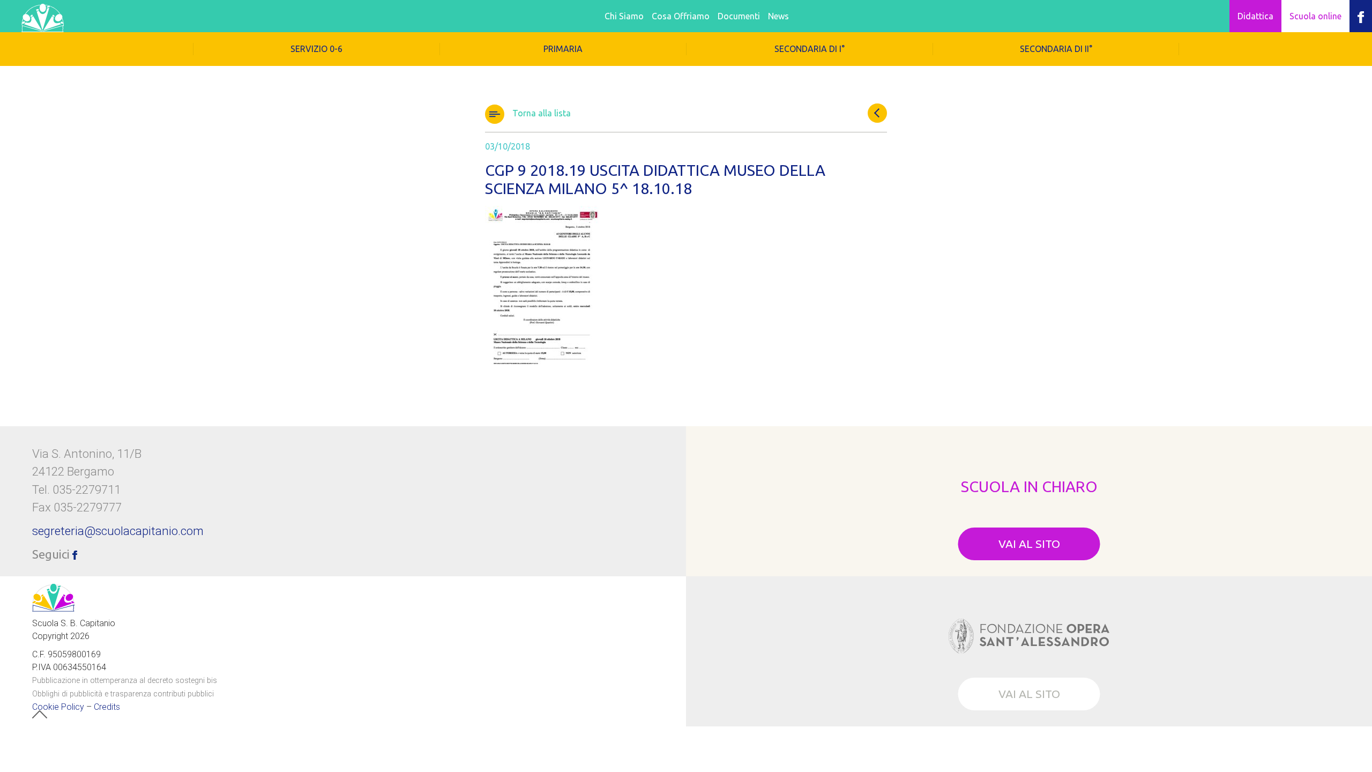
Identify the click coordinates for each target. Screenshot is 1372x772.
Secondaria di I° (809, 49)
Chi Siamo (624, 16)
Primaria (563, 49)
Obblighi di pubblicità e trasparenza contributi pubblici (123, 694)
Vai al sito (1029, 543)
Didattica (1255, 16)
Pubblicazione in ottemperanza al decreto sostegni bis (124, 680)
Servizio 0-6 (316, 49)
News (778, 16)
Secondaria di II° (1056, 49)
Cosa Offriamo (681, 16)
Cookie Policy (58, 707)
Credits (107, 707)
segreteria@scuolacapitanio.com (118, 531)
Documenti (739, 16)
